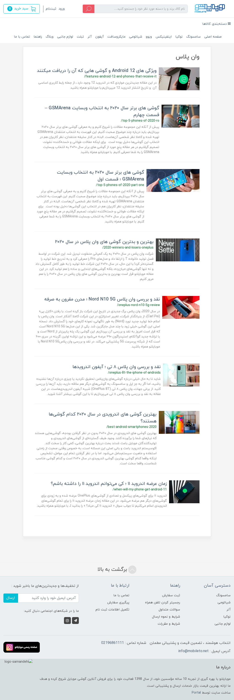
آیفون (99, 36)
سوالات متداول (169, 609)
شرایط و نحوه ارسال (166, 616)
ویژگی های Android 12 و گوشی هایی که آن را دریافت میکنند (97, 71)
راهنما (38, 36)
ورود (61, 8)
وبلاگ (49, 36)
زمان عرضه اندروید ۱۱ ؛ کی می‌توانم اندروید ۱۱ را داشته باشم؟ (109, 484)
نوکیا (179, 36)
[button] (21, 9)
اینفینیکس (164, 36)
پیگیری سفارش (118, 602)
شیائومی (135, 36)
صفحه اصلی (213, 36)
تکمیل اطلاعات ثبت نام (112, 609)
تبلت (80, 36)
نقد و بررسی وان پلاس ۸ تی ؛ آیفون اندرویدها (116, 367)
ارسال (10, 597)
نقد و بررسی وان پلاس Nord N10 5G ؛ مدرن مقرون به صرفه (102, 299)
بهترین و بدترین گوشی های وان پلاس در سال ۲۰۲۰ (104, 242)
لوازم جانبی (65, 36)
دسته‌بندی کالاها (215, 24)
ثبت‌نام (51, 8)
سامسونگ (193, 36)
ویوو (149, 36)
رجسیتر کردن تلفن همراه (162, 602)
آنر (90, 36)
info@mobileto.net (193, 651)
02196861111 (112, 642)
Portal (196, 692)
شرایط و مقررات (169, 623)
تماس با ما (22, 36)
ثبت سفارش (171, 595)
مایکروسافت (116, 36)
